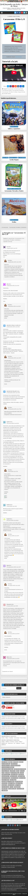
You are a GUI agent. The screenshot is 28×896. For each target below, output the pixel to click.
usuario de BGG (11, 867)
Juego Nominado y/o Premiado (8, 781)
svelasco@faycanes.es (16, 349)
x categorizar (22, 157)
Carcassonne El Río (18, 88)
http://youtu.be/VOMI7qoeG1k (14, 82)
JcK (9, 260)
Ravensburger (17, 787)
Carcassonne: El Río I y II (14, 19)
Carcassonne (18, 56)
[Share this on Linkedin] (23, 86)
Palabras (18, 743)
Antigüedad (16, 762)
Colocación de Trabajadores (8, 767)
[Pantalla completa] (24, 810)
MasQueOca (4, 785)
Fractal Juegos (14, 774)
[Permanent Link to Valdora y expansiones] (14, 113)
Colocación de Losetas (15, 765)
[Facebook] (18, 13)
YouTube (19, 865)
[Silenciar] (22, 810)
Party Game (23, 737)
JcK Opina (6, 157)
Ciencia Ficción (14, 763)
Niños (7, 737)
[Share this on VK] (18, 86)
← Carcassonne (4, 227)
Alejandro (9, 604)
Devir (3, 772)
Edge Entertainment (15, 772)
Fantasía (22, 772)
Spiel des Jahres (20, 788)
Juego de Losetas (14, 778)
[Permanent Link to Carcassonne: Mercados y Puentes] (14, 175)
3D (14, 743)
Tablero (7, 741)
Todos (3, 737)
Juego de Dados (21, 776)
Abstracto (10, 743)
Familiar (11, 737)
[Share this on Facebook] (10, 86)
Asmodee (21, 762)
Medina (14, 222)
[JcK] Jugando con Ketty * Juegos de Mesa (14, 5)
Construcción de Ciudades (7, 769)
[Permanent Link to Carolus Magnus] (14, 144)
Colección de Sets (5, 765)
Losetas (12, 741)
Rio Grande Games (6, 93)
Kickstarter (4, 783)
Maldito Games (11, 783)
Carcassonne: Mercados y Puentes (14, 191)
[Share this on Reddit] (16, 86)
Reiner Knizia (4, 788)
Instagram (3, 867)
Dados (20, 741)
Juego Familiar (13, 780)
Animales (10, 762)
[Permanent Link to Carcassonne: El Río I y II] (14, 32)
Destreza (22, 771)
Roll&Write (4, 743)
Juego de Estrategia (6, 778)
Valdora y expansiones (14, 128)
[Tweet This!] (8, 86)
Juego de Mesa (22, 778)
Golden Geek (21, 774)
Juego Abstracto (5, 776)
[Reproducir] (3, 810)
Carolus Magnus (14, 159)
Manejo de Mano (19, 783)
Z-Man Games (4, 790)
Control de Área (5, 771)
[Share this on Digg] (21, 86)
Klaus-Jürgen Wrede (20, 92)
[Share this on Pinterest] (13, 86)
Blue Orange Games (6, 763)
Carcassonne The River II (8, 92)
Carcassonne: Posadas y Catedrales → (18, 227)
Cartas (16, 741)
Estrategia (16, 737)
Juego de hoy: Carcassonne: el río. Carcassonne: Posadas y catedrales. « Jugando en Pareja (13, 240)
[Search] (26, 13)
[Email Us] (24, 13)
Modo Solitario (11, 785)
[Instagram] (20, 13)
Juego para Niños (18, 781)
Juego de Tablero (5, 780)
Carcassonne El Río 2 (7, 90)
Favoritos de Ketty (6, 774)
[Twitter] (15, 13)
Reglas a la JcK (14, 126)
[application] (14, 805)
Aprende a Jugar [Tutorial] (14, 16)
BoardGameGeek (12, 889)
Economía (7, 772)
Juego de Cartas (13, 776)
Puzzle (11, 787)
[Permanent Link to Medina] (14, 207)
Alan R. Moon (4, 762)
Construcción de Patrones (19, 769)
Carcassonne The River (18, 90)
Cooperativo (12, 771)
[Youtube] (22, 13)
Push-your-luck (5, 787)
